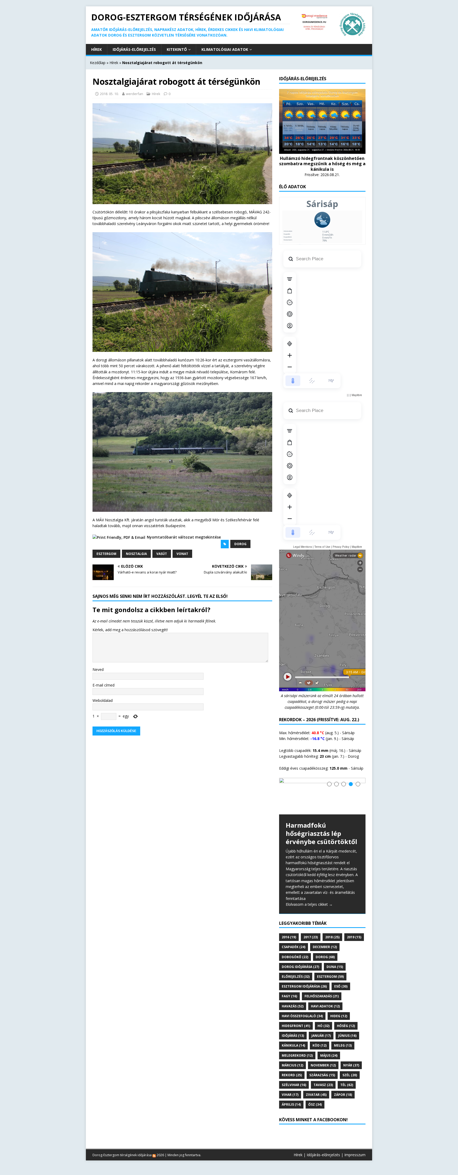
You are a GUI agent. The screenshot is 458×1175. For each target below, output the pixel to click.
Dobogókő (295, 957)
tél (346, 1085)
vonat (182, 553)
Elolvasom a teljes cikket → (309, 904)
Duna (335, 967)
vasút (161, 553)
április (291, 1104)
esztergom (106, 553)
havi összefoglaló (302, 1016)
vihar (290, 1094)
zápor (343, 1094)
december (325, 947)
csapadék (293, 947)
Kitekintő (177, 49)
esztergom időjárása (304, 986)
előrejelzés (296, 976)
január (321, 1035)
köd (319, 1045)
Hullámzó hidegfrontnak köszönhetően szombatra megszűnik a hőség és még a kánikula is (322, 163)
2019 (354, 937)
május (328, 1055)
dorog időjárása (300, 967)
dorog (240, 544)
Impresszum (354, 1154)
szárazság (322, 1075)
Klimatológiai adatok (224, 49)
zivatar (316, 1094)
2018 (332, 937)
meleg (343, 1045)
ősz (315, 1104)
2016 (289, 937)
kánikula (293, 1045)
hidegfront (296, 1026)
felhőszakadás (322, 996)
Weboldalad (103, 700)
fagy (289, 996)
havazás (292, 1006)
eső (340, 986)
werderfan (134, 93)
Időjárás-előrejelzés (134, 49)
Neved (98, 669)
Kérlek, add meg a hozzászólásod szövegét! (130, 629)
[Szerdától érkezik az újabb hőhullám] (322, 796)
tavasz (323, 1085)
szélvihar (294, 1085)
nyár (351, 1065)
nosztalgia (136, 553)
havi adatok (325, 1006)
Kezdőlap (97, 62)
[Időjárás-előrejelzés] (322, 150)
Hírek (96, 49)
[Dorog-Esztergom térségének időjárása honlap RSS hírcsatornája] (154, 1155)
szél (349, 1075)
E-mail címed (103, 685)
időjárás (293, 1035)
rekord (292, 1075)
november (323, 1065)
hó (323, 1026)
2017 (310, 937)
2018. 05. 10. (109, 93)
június (347, 1035)
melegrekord (297, 1055)
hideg (338, 1016)
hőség (346, 1026)
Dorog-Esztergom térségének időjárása (122, 1155)
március (292, 1065)
